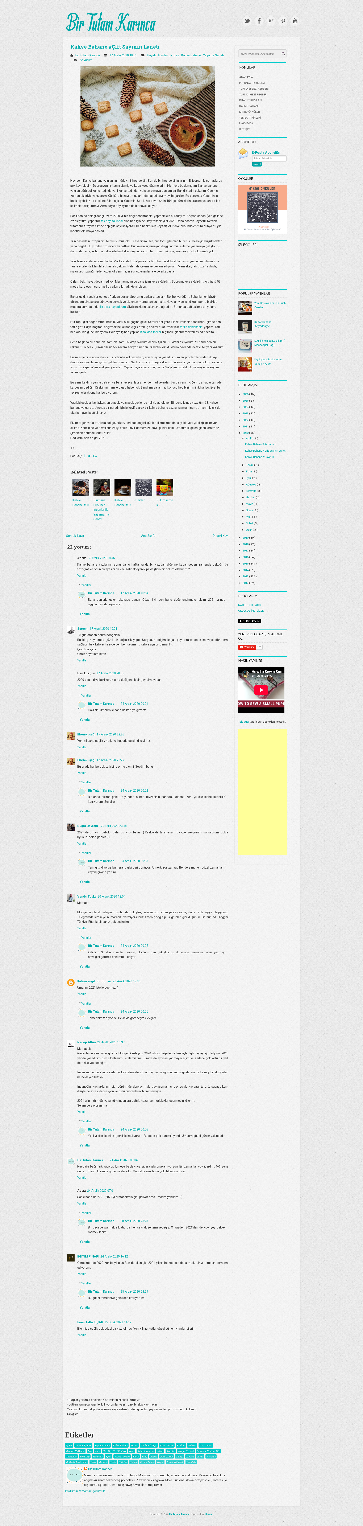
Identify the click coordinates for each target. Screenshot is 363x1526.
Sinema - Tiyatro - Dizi (208, 1451)
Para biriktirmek (175, 1462)
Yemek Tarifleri (122, 1456)
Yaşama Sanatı (213, 55)
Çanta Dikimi (167, 1445)
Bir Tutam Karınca (101, 593)
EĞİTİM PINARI (88, 1256)
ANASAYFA (246, 77)
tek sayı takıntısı (112, 221)
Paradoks (191, 1462)
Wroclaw (211, 1456)
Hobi (131, 1451)
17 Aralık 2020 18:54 (134, 593)
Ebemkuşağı (86, 734)
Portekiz (103, 1462)
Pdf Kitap (84, 1456)
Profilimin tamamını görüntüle (85, 1491)
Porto (113, 1462)
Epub (108, 1456)
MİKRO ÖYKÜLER (249, 111)
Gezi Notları (206, 1445)
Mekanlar (98, 1456)
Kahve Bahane (191, 55)
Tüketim (123, 1462)
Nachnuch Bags (149, 1445)
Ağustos (251, 484)
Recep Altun (86, 1042)
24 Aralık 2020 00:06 (134, 1129)
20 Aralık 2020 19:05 (126, 981)
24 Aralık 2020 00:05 (134, 946)
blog (97, 1451)
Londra (190, 1456)
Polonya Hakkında (75, 1451)
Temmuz (251, 490)
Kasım (250, 465)
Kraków (171, 1451)
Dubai (133, 1462)
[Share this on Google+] (95, 456)
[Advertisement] (262, 792)
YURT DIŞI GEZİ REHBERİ (254, 88)
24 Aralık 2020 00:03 (134, 861)
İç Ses (175, 55)
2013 (246, 576)
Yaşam (134, 1445)
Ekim (249, 471)
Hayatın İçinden (158, 55)
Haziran (251, 497)
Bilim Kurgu (166, 1456)
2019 (246, 537)
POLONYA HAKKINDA (252, 83)
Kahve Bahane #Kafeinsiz (260, 444)
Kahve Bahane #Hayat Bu (260, 457)
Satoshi (82, 629)
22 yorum (86, 60)
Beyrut (153, 1456)
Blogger (244, 721)
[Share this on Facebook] (84, 456)
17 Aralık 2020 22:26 (110, 734)
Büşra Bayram (87, 826)
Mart (249, 516)
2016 (246, 557)
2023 (246, 413)
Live (90, 1451)
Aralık (250, 438)
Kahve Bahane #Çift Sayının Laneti (115, 46)
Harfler (140, 500)
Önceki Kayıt (221, 536)
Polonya (192, 1445)
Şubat (250, 523)
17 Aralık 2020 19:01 (103, 629)
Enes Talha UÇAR (90, 1322)
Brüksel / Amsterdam (76, 1462)
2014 (246, 570)
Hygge (160, 1462)
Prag (144, 1456)
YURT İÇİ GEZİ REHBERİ (253, 94)
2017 (246, 550)
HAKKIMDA (246, 123)
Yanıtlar (86, 585)
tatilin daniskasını (191, 327)
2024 (246, 407)
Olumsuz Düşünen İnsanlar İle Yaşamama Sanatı (101, 509)
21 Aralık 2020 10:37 (111, 1042)
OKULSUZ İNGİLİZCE (251, 610)
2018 (246, 544)
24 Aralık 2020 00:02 (134, 790)
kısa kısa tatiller (150, 332)
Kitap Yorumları (146, 1451)
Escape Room (147, 1462)
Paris (93, 1462)
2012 (246, 582)
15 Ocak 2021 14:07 (117, 1322)
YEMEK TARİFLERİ (250, 117)
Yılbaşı (179, 1456)
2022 (246, 420)
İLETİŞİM (244, 129)
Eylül (249, 478)
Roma (200, 1456)
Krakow (181, 1445)
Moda (160, 1451)
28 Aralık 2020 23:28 (134, 1221)
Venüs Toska (86, 896)
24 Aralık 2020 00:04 (123, 1160)
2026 (246, 394)
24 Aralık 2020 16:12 (114, 1256)
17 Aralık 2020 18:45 (101, 558)
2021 (246, 426)
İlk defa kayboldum (112, 307)
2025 (246, 400)
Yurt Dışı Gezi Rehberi (114, 1451)
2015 (246, 563)
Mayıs (250, 503)
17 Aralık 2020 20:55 (110, 673)
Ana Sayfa (148, 536)
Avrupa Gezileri (186, 1451)
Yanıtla (81, 576)
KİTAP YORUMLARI (250, 100)
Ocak (249, 529)
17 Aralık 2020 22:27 (110, 760)
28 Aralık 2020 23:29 (134, 1291)
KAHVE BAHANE (249, 106)
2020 (246, 432)
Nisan (250, 510)
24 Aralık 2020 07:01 (101, 1191)
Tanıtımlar (71, 1456)
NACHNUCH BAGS (249, 605)
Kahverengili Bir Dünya (94, 981)
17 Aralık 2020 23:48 (113, 826)
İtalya (136, 1456)
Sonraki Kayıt (75, 536)
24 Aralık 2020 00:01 (134, 704)
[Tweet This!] (89, 456)
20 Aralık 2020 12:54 (111, 896)
